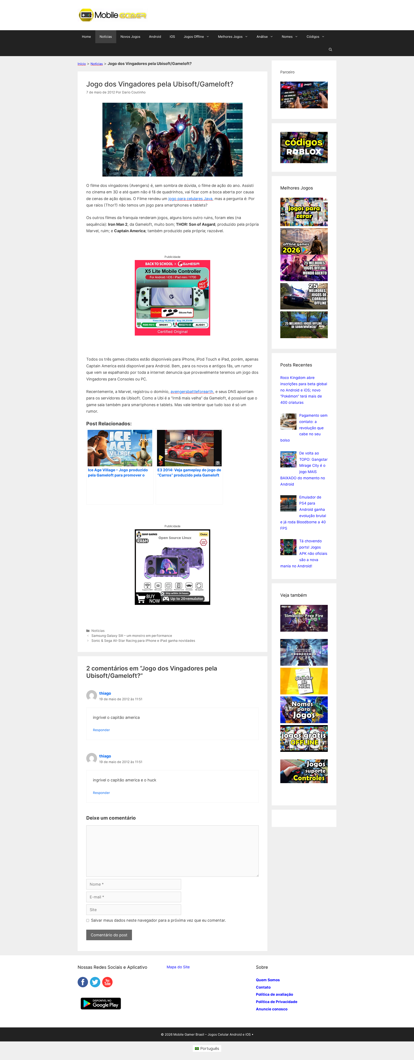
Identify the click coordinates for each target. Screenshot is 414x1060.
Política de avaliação (274, 994)
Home (86, 37)
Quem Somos (268, 980)
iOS (172, 37)
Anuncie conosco (271, 1009)
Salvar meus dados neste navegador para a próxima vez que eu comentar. (158, 920)
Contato (263, 987)
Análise (262, 37)
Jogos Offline (194, 37)
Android (155, 37)
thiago (105, 693)
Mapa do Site (178, 967)
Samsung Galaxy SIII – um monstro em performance (131, 636)
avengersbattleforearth (192, 391)
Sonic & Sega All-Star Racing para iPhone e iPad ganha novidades (143, 641)
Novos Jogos (130, 37)
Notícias (106, 37)
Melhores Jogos (230, 37)
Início (82, 64)
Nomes (287, 37)
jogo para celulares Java (190, 198)
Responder (101, 730)
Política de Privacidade (276, 1002)
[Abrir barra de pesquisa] (330, 49)
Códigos (313, 37)
